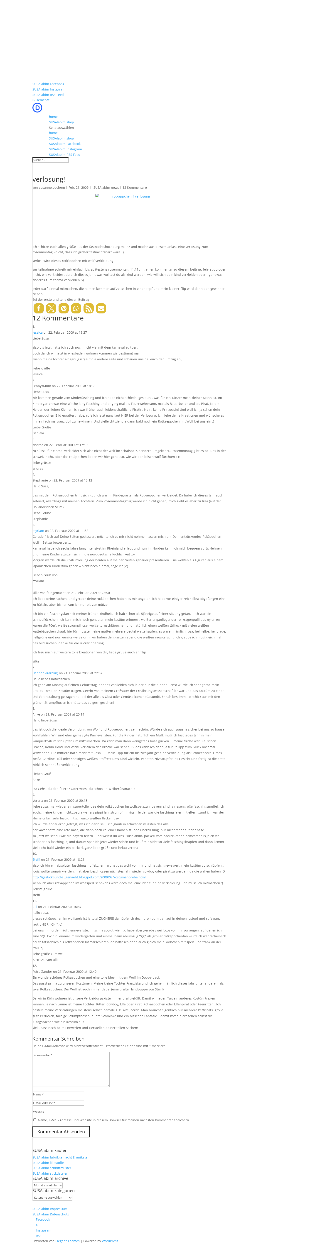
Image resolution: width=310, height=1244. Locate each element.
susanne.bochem (52, 187)
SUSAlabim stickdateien (50, 1173)
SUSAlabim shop (61, 122)
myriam (38, 530)
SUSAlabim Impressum (49, 1209)
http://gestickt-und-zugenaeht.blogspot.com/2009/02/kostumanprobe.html (89, 877)
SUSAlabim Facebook (48, 84)
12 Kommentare (135, 187)
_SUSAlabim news (105, 187)
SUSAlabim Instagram (48, 89)
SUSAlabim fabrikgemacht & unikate (59, 1157)
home (53, 117)
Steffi (36, 859)
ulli (34, 906)
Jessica (37, 332)
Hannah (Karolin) (45, 673)
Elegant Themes (67, 1241)
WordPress (110, 1241)
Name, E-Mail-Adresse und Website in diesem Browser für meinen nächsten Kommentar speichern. (114, 1120)
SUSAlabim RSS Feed (48, 95)
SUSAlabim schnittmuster (51, 1168)
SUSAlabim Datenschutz (50, 1214)
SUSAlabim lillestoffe (48, 1163)
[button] (39, 308)
